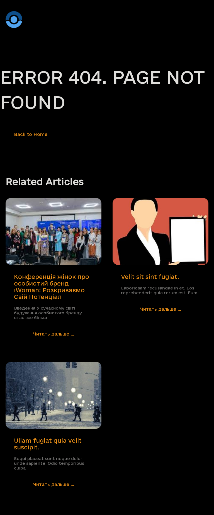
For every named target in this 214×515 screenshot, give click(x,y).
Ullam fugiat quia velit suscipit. (48, 444)
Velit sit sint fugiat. (150, 276)
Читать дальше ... (53, 333)
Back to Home (31, 134)
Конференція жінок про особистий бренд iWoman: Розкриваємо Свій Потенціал (51, 286)
